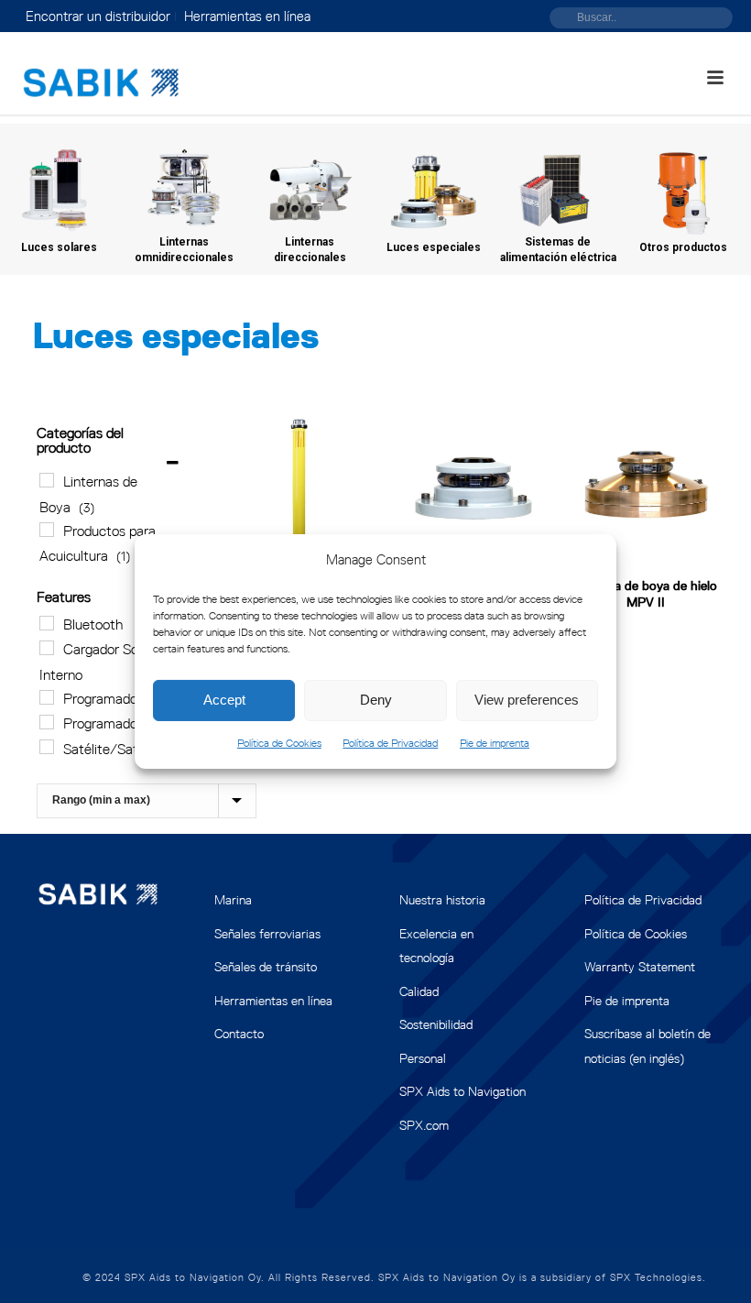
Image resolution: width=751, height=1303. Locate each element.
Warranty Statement (639, 966)
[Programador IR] (46, 697)
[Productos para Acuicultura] (46, 529)
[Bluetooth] (46, 623)
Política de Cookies (279, 742)
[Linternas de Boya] (46, 480)
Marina (233, 900)
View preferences (526, 699)
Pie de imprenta (494, 742)
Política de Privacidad (390, 742)
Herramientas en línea (273, 1000)
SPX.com (424, 1125)
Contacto (239, 1033)
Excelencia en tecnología (436, 946)
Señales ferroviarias (267, 933)
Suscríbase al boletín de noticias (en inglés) (647, 1046)
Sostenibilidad (436, 1024)
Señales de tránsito (265, 966)
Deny (376, 699)
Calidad (419, 991)
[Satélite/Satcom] (46, 746)
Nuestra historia (442, 900)
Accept (224, 699)
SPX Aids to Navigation (462, 1091)
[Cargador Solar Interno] (46, 648)
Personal (422, 1058)
